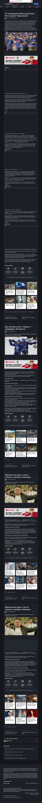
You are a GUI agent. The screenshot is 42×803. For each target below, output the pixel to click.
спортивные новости (24, 311)
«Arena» (7, 277)
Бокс (21, 2)
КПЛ (16, 2)
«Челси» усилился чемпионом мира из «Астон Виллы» (29, 598)
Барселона (7, 311)
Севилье (19, 171)
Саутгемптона (11, 212)
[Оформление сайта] (32, 4)
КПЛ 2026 (13, 592)
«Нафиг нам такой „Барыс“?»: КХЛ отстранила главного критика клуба (11, 466)
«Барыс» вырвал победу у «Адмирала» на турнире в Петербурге (29, 466)
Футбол (13, 2)
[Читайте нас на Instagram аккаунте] (6, 783)
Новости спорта (31, 311)
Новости (11, 311)
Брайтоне (26, 93)
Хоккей (19, 2)
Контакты (7, 797)
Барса (19, 311)
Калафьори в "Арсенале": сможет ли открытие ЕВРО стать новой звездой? (11, 318)
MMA (24, 2)
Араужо (22, 174)
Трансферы (15, 311)
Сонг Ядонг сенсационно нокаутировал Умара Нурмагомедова (15, 758)
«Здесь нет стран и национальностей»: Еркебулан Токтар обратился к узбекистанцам (19, 748)
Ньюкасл (31, 140)
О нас (4, 797)
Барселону (19, 169)
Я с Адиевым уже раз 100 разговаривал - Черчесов (28, 318)
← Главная (7, 11)
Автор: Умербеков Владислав (12, 17)
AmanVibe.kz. (7, 522)
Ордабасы (13, 541)
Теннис (13, 4)
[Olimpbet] (18, 4)
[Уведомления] (30, 4)
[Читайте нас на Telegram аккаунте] (8, 783)
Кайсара (20, 519)
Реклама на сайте (12, 797)
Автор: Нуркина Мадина (11, 611)
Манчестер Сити (27, 254)
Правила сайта (17, 797)
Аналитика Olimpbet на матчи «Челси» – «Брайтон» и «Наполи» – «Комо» (11, 598)
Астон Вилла (12, 141)
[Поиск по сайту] (28, 3)
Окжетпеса (30, 521)
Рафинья (6, 111)
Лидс (20, 135)
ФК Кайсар (9, 592)
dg (38, 783)
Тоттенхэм (11, 177)
